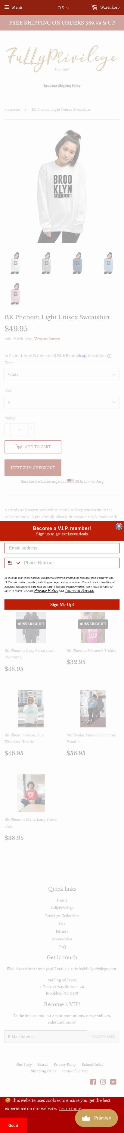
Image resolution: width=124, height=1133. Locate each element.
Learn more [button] (70, 1108)
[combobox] (13, 563)
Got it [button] (13, 1125)
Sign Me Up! (62, 604)
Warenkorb (109, 7)
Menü (17, 7)
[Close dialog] (119, 526)
